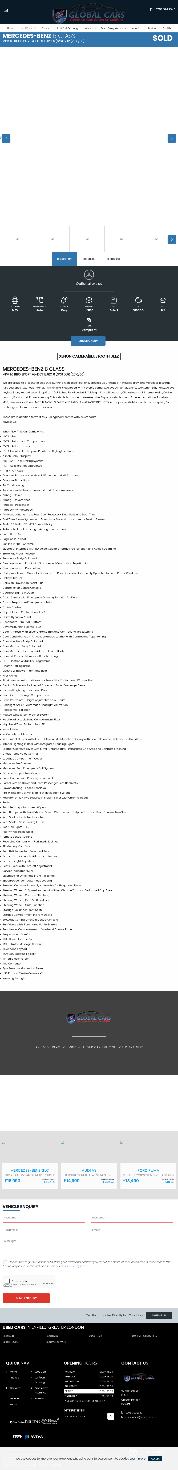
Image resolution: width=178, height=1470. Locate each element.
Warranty (90, 28)
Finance (46, 28)
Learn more (137, 1458)
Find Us (167, 28)
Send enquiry (26, 1298)
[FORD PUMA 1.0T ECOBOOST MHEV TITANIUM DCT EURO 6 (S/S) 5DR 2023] (89, 1152)
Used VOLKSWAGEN (57, 1342)
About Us (137, 28)
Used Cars (26, 28)
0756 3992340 (165, 9)
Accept (155, 1458)
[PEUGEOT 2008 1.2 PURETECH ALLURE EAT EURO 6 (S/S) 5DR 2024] (148, 1152)
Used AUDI (8, 1336)
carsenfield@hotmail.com (140, 1417)
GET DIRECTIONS (74, 1410)
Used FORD (95, 1336)
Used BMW (52, 1336)
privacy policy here (73, 1266)
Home (10, 28)
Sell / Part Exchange (67, 28)
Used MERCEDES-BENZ (145, 1336)
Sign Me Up (159, 1315)
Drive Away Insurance (114, 28)
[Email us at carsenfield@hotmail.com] (6, 10)
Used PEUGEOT (11, 1342)
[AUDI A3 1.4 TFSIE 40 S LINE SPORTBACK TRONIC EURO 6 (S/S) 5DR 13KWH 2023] (30, 1152)
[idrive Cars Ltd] (139, 1383)
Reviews (152, 28)
